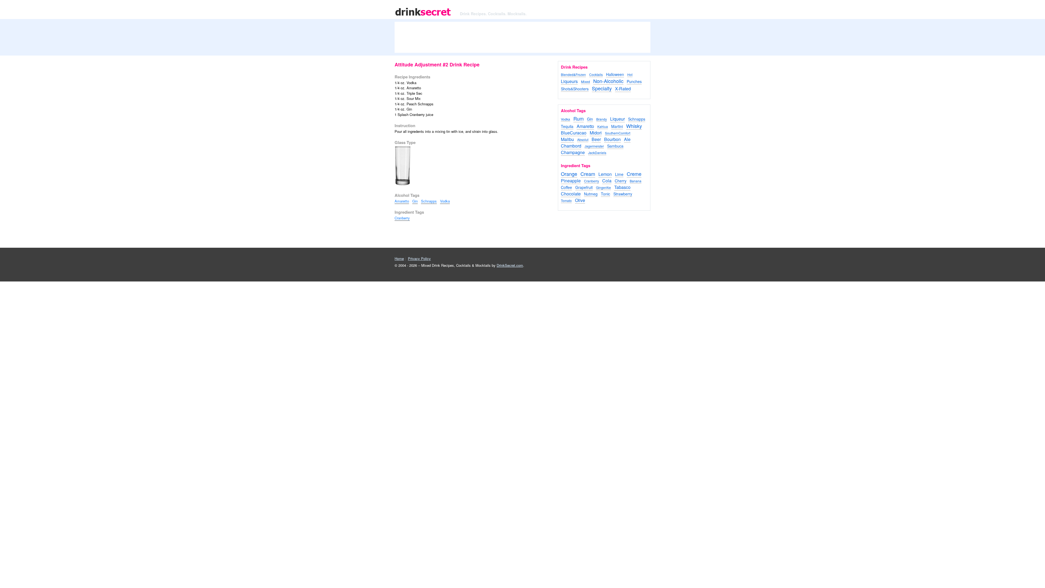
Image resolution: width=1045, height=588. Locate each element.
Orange (569, 173)
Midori (596, 133)
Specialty (602, 88)
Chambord (571, 146)
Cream (587, 173)
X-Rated (623, 88)
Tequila (567, 126)
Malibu (567, 139)
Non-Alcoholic (608, 80)
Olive (580, 200)
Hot (629, 74)
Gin (415, 201)
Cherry (620, 180)
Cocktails (596, 74)
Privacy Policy (419, 258)
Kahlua (602, 126)
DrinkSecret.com (510, 265)
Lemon (605, 174)
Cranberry (402, 217)
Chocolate (571, 194)
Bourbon (612, 139)
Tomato (566, 200)
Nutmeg (591, 194)
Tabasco (622, 187)
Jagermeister (594, 146)
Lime (619, 174)
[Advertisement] (522, 39)
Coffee (566, 187)
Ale (627, 139)
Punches (634, 81)
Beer (596, 139)
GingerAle (603, 187)
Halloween (615, 74)
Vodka (445, 201)
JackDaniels (597, 152)
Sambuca (615, 146)
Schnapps (429, 201)
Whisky (634, 125)
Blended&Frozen (573, 74)
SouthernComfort (617, 133)
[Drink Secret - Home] (423, 16)
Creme (634, 173)
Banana (635, 181)
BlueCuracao (573, 133)
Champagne (573, 152)
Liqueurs (569, 81)
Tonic (605, 194)
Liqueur (617, 119)
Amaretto (402, 201)
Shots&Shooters (575, 88)
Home (399, 258)
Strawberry (622, 194)
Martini (617, 126)
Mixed (585, 81)
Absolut (582, 139)
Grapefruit (584, 187)
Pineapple (571, 180)
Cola (606, 180)
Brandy (601, 119)
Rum (578, 118)
